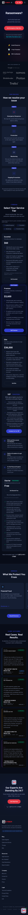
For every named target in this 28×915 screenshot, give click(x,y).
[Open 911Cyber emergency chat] (23, 910)
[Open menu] (24, 2)
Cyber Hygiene (5, 839)
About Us (4, 873)
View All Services (14, 616)
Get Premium (14, 330)
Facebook (10, 909)
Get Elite (14, 383)
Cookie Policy (5, 896)
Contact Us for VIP (14, 431)
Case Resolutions (6, 862)
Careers (4, 879)
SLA (3, 899)
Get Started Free (14, 490)
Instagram (15, 909)
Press (3, 882)
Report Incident (5, 865)
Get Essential (14, 279)
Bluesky (20, 909)
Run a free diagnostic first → (14, 495)
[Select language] (12, 2)
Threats (4, 845)
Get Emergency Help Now (14, 28)
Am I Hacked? (5, 859)
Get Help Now (14, 801)
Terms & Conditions (6, 890)
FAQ (3, 848)
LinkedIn (4, 909)
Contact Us (4, 876)
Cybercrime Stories (6, 842)
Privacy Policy (5, 893)
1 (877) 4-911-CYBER (15, 807)
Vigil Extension (5, 856)
